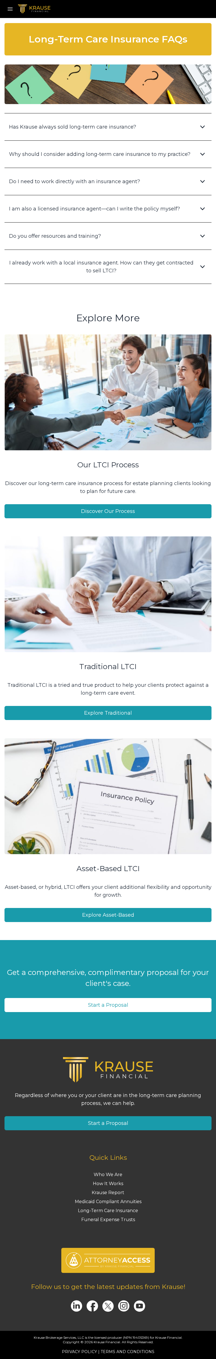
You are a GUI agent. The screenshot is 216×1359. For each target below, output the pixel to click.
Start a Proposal (108, 1005)
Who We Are (108, 1174)
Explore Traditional (108, 713)
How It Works (108, 1183)
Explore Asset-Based (108, 915)
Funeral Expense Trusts (108, 1219)
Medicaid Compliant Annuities (108, 1201)
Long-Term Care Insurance (108, 1210)
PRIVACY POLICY (79, 1351)
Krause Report (108, 1192)
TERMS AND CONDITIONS (127, 1351)
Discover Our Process (108, 511)
